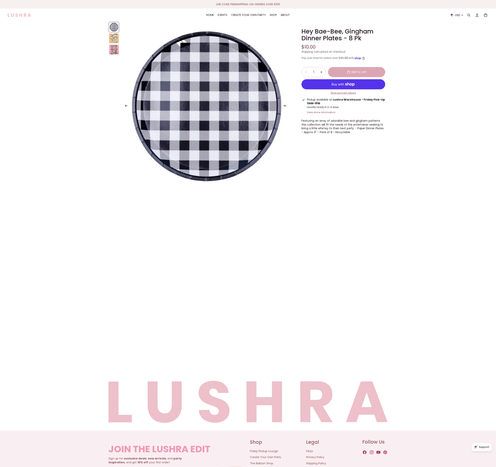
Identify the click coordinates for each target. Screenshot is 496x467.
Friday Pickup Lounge (264, 451)
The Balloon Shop (261, 463)
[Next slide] (285, 106)
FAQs (309, 451)
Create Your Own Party (265, 457)
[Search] (469, 15)
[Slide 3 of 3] (114, 49)
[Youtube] (378, 452)
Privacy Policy (315, 457)
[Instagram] (371, 452)
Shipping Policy (316, 463)
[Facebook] (364, 452)
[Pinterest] (385, 452)
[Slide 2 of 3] (114, 38)
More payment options (343, 93)
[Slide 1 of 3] (114, 27)
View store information (321, 112)
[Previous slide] (125, 106)
